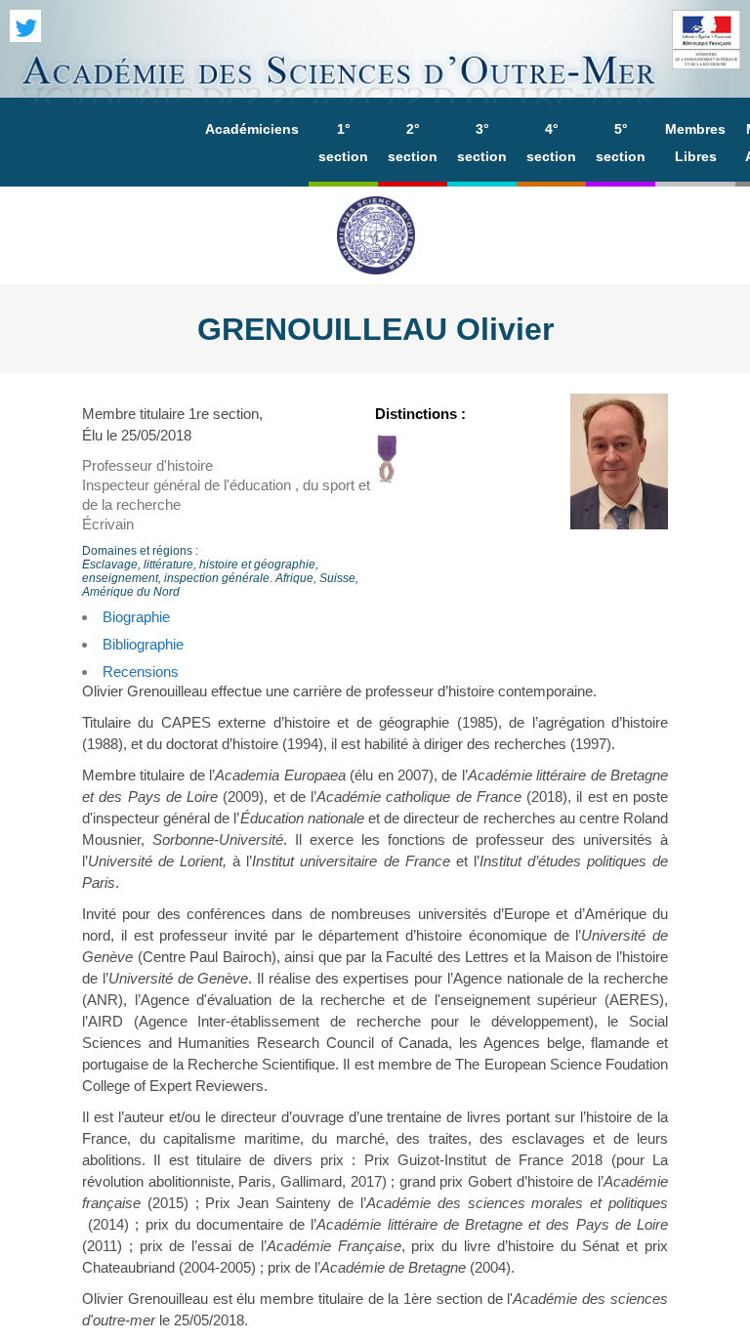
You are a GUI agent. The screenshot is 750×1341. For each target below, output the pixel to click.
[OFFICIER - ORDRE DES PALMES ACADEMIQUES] (386, 478)
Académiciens (252, 129)
